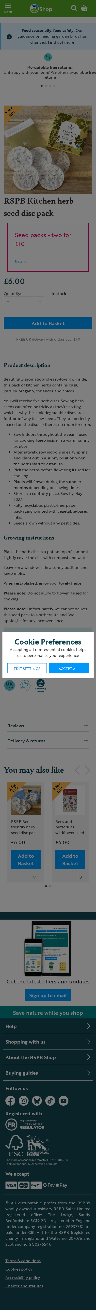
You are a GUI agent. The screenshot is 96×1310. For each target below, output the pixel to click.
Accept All (69, 668)
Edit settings (27, 668)
